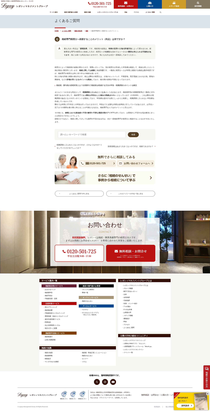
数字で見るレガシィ (130, 291)
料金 (126, 12)
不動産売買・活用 (51, 298)
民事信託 (48, 322)
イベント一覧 (128, 352)
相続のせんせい (87, 301)
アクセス (136, 12)
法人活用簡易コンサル (52, 325)
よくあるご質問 (150, 12)
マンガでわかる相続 (52, 361)
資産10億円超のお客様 (71, 12)
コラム (84, 361)
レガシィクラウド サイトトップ (134, 340)
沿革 (125, 294)
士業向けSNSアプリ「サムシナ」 (135, 343)
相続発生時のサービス (54, 286)
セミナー (85, 359)
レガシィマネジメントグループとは (107, 12)
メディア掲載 (128, 315)
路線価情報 (48, 355)
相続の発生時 (78, 31)
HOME (57, 31)
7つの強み (127, 306)
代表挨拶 (127, 300)
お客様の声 (127, 312)
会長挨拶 (127, 297)
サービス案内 (54, 12)
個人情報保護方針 (172, 407)
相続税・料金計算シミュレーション (94, 353)
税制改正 (48, 359)
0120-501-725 (101, 3)
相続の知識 (87, 12)
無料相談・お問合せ (150, 395)
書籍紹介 (127, 318)
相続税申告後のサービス (55, 333)
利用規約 (157, 407)
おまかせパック (50, 289)
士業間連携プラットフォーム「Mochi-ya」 (138, 346)
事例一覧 (85, 292)
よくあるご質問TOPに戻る (79, 194)
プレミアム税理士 (88, 289)
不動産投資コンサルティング (55, 313)
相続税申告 (48, 292)
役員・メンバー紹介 (130, 303)
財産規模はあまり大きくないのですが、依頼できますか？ (130, 146)
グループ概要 (128, 288)
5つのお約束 (128, 309)
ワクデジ (85, 309)
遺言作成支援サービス (52, 319)
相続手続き (48, 295)
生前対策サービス (52, 303)
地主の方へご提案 (51, 328)
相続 (87, 31)
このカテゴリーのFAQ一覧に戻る (130, 194)
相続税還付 (48, 337)
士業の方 (165, 395)
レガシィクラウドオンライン (134, 349)
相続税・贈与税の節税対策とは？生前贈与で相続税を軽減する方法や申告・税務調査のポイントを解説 (96, 85)
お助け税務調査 (50, 340)
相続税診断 (48, 310)
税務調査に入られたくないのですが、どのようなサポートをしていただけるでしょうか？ (79, 146)
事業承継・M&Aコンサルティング (56, 316)
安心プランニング (51, 307)
